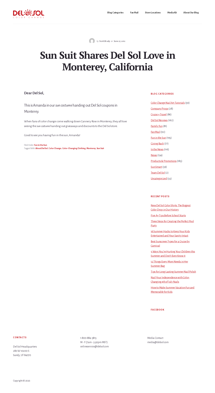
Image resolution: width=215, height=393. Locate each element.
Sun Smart (156, 167)
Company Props (159, 108)
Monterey (91, 148)
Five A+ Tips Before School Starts (168, 215)
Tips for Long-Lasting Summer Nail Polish (173, 271)
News (154, 155)
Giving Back (157, 143)
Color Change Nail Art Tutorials (168, 103)
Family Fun (157, 126)
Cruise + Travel (159, 114)
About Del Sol (41, 148)
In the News (157, 149)
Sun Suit (100, 148)
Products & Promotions (164, 161)
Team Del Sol (158, 172)
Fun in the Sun (40, 145)
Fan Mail (155, 132)
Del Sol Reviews (159, 120)
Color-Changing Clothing (74, 148)
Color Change (55, 148)
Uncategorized (159, 178)
